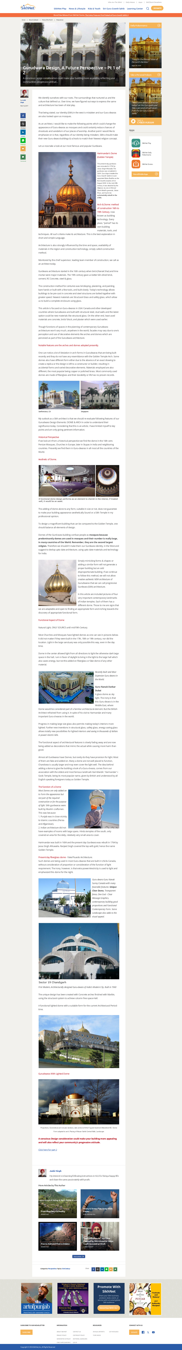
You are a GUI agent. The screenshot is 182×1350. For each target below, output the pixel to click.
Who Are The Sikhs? (115, 2)
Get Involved (113, 1331)
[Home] (27, 8)
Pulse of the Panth (47, 20)
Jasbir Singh (56, 1170)
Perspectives (59, 20)
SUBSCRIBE (26, 1332)
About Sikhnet (62, 1331)
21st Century (66, 1268)
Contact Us (77, 1331)
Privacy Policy (61, 1335)
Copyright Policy (79, 1335)
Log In (75, 1342)
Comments (23, 161)
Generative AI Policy (64, 1339)
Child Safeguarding (63, 1342)
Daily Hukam (130, 2)
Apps (140, 2)
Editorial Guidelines (80, 1339)
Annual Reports (98, 1331)
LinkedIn (23, 136)
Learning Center (135, 8)
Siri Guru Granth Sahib (114, 8)
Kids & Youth (94, 8)
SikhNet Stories (147, 164)
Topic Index (97, 1335)
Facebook (23, 120)
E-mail (23, 153)
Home (23, 20)
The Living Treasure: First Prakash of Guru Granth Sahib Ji (106, 15)
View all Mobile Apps (140, 174)
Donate (157, 8)
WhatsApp (23, 144)
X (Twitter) (23, 128)
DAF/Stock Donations (154, 2)
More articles (78, 1256)
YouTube (153, 1332)
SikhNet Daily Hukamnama (147, 153)
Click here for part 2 (47, 1149)
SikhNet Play (60, 8)
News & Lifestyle (77, 8)
